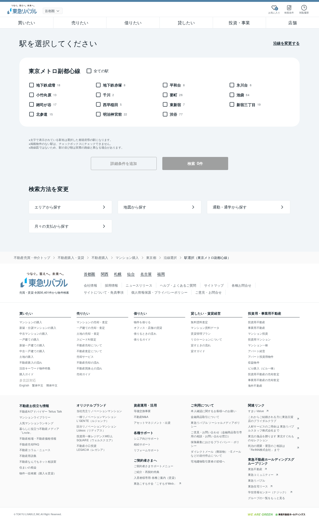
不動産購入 (100, 257)
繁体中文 (37, 385)
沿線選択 (170, 257)
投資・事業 (239, 22)
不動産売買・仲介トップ (32, 257)
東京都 (151, 257)
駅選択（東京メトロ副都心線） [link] (207, 257)
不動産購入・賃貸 (71, 257)
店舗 (292, 22)
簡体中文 (52, 385)
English (24, 385)
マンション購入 (127, 257)
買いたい (26, 22)
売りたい (80, 22)
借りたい (133, 22)
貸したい (186, 22)
